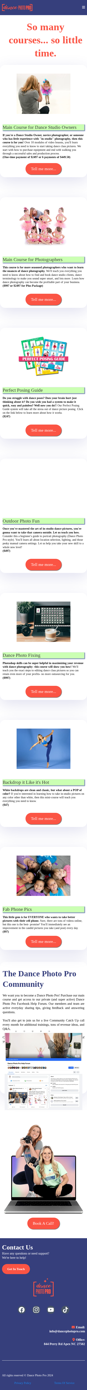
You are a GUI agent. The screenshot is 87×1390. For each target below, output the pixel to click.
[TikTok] (65, 1310)
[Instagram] (36, 1310)
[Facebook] (21, 1310)
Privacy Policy (22, 1383)
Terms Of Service (64, 1383)
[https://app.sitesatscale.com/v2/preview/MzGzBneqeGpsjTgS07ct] (17, 7)
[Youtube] (51, 1310)
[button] (83, 7)
